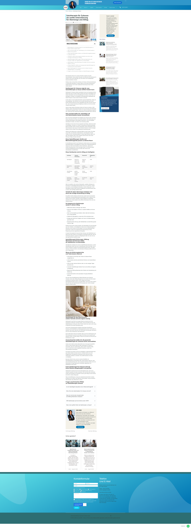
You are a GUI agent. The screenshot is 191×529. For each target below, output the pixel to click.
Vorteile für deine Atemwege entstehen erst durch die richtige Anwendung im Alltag (80, 57)
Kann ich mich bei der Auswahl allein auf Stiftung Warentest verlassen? (75, 396)
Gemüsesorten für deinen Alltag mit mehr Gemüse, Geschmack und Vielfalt (110, 68)
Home (67, 11)
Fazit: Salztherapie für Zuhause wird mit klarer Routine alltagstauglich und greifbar (80, 69)
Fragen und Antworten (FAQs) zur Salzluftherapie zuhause (81, 71)
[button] (91, 39)
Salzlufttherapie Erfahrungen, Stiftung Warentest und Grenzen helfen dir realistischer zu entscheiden (80, 60)
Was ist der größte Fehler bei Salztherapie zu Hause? (79, 405)
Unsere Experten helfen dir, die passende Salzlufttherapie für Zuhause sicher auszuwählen (81, 66)
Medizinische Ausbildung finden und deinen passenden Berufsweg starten (73, 451)
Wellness (70, 11)
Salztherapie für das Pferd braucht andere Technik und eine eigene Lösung (81, 63)
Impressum (82, 515)
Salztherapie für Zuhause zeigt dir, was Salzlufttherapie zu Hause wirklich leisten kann (80, 48)
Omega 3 (77, 489)
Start (80, 7)
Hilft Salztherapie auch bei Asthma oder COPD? (77, 400)
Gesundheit (77, 490)
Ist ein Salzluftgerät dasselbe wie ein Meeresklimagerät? (79, 386)
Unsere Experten (99, 7)
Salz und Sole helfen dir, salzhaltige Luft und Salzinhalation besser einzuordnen (81, 51)
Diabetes (84, 491)
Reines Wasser (84, 489)
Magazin (91, 7)
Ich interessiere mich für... (79, 487)
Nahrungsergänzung (87, 490)
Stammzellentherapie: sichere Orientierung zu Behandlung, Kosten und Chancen (89, 451)
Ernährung (77, 491)
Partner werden (112, 7)
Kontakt (105, 7)
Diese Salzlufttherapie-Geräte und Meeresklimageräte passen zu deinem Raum (81, 54)
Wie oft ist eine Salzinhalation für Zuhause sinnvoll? (78, 391)
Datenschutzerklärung (75, 515)
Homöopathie (92, 489)
